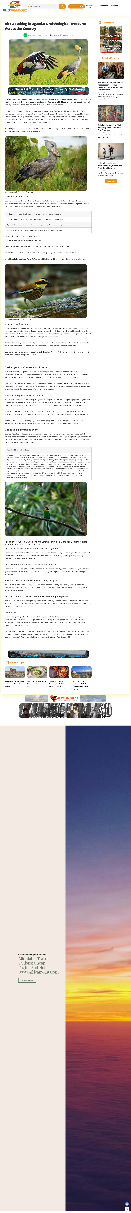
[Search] (62, 6)
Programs (90, 5)
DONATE (91, 8)
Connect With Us (27, 980)
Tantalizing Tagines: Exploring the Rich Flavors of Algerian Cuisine (59, 683)
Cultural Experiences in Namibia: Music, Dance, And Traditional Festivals (110, 165)
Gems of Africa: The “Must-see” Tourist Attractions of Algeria (14, 683)
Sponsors (104, 5)
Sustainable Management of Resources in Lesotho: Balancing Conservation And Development (110, 86)
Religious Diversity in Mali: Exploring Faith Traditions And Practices (109, 127)
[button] (111, 181)
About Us (114, 5)
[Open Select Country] (82, 6)
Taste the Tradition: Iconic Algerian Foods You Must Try (36, 683)
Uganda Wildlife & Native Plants (62, 35)
